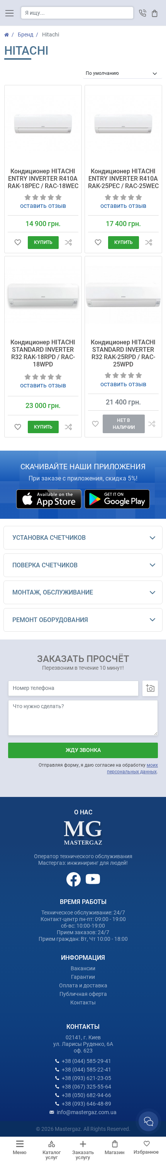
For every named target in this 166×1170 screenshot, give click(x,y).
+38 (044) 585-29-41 (86, 1061)
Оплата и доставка (83, 985)
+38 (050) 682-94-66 (86, 1095)
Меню (20, 1152)
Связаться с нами (148, 1121)
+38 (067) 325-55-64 (86, 1087)
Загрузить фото (150, 688)
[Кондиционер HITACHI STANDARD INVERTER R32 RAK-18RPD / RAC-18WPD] (43, 295)
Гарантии (83, 977)
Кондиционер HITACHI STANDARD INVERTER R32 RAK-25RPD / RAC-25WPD (123, 353)
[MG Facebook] (74, 879)
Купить (43, 242)
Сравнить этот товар (68, 242)
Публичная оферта (83, 994)
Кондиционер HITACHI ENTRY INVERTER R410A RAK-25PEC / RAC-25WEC (123, 179)
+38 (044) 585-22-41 (86, 1069)
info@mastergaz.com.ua (87, 1112)
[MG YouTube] (93, 879)
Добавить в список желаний (18, 242)
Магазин (114, 1152)
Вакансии (83, 968)
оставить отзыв (43, 205)
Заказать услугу (83, 1154)
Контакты (83, 1002)
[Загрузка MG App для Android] (117, 499)
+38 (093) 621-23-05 (86, 1078)
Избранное (146, 1152)
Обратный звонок (142, 13)
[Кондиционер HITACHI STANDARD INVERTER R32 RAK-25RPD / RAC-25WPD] (123, 295)
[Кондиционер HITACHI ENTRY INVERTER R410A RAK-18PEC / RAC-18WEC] (43, 123)
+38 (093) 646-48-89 (86, 1104)
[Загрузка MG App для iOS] (49, 499)
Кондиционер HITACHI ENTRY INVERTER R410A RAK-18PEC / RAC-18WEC (43, 179)
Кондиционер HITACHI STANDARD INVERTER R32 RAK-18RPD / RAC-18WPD (42, 353)
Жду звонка (83, 750)
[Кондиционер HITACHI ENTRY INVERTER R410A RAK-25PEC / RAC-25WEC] (123, 123)
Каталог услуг (51, 1154)
